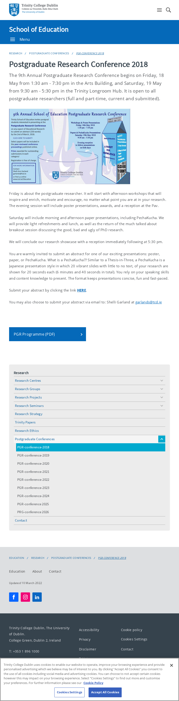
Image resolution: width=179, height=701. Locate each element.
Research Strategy (28, 414)
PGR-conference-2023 (33, 487)
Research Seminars (29, 405)
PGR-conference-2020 (33, 463)
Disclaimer (87, 649)
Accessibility (89, 630)
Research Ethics (27, 430)
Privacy (84, 639)
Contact (21, 520)
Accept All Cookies (105, 692)
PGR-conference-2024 (33, 496)
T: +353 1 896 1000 (24, 651)
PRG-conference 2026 (33, 512)
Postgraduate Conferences (49, 53)
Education (16, 558)
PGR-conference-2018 (90, 53)
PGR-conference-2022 (33, 479)
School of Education (39, 29)
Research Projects (28, 397)
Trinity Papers (25, 422)
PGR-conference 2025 (33, 504)
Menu (25, 39)
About (37, 571)
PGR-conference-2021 (33, 471)
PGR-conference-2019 (33, 455)
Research (15, 53)
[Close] (171, 665)
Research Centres (28, 380)
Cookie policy (131, 630)
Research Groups (27, 389)
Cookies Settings (134, 639)
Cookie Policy (93, 683)
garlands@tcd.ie (148, 302)
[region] (89, 679)
